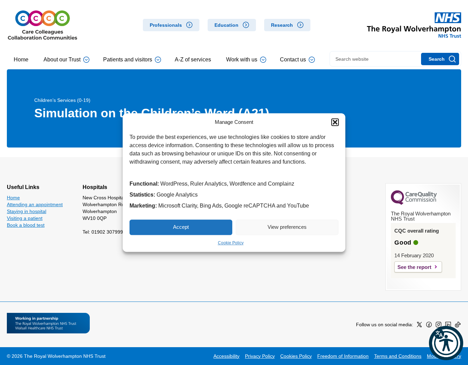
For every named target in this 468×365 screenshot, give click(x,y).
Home (21, 59)
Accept (181, 227)
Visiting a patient (24, 218)
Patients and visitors (127, 59)
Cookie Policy (231, 242)
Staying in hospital (26, 211)
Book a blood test (26, 225)
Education (226, 25)
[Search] (440, 59)
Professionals (166, 25)
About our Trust (62, 59)
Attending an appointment (35, 204)
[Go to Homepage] (42, 25)
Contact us (293, 59)
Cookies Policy (296, 356)
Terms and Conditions (397, 356)
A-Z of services (193, 59)
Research (282, 25)
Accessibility (226, 356)
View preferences (287, 227)
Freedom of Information (343, 356)
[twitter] (419, 326)
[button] (335, 122)
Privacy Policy (260, 356)
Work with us (241, 59)
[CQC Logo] (414, 203)
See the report (414, 267)
